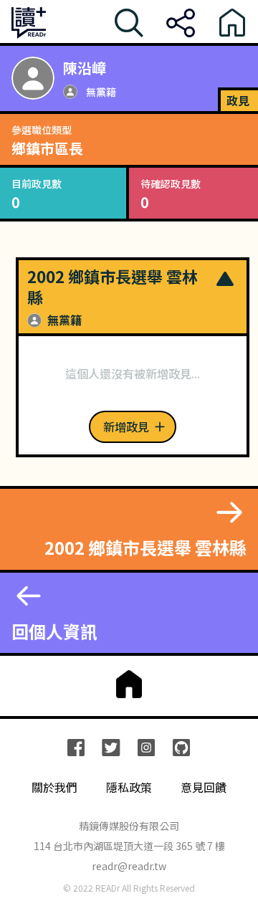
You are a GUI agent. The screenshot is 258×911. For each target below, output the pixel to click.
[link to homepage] (129, 684)
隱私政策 (129, 787)
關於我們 (54, 787)
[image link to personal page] (32, 78)
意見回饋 (203, 787)
